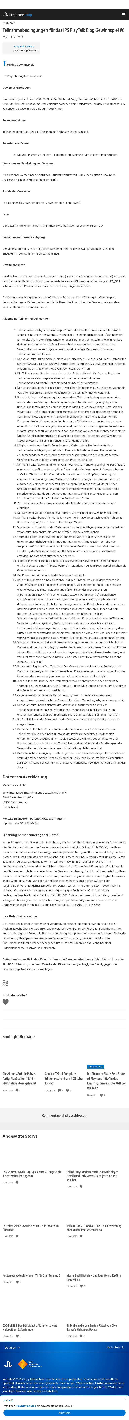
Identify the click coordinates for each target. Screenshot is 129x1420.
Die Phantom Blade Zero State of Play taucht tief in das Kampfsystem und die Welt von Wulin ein (106, 1080)
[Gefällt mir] (17, 1090)
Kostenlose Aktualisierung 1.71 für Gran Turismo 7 (31, 1275)
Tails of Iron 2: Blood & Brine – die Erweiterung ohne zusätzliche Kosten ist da (94, 1228)
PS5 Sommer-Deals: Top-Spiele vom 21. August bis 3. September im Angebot (32, 1174)
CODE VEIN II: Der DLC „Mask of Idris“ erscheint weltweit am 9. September (30, 1327)
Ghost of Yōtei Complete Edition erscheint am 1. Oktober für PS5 (64, 1078)
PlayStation (20, 15)
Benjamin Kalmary (24, 46)
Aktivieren (64, 1412)
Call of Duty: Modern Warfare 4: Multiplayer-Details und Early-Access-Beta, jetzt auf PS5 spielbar (93, 1176)
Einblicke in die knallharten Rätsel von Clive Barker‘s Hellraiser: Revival (92, 1327)
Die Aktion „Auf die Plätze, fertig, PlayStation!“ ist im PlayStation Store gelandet (19, 1078)
